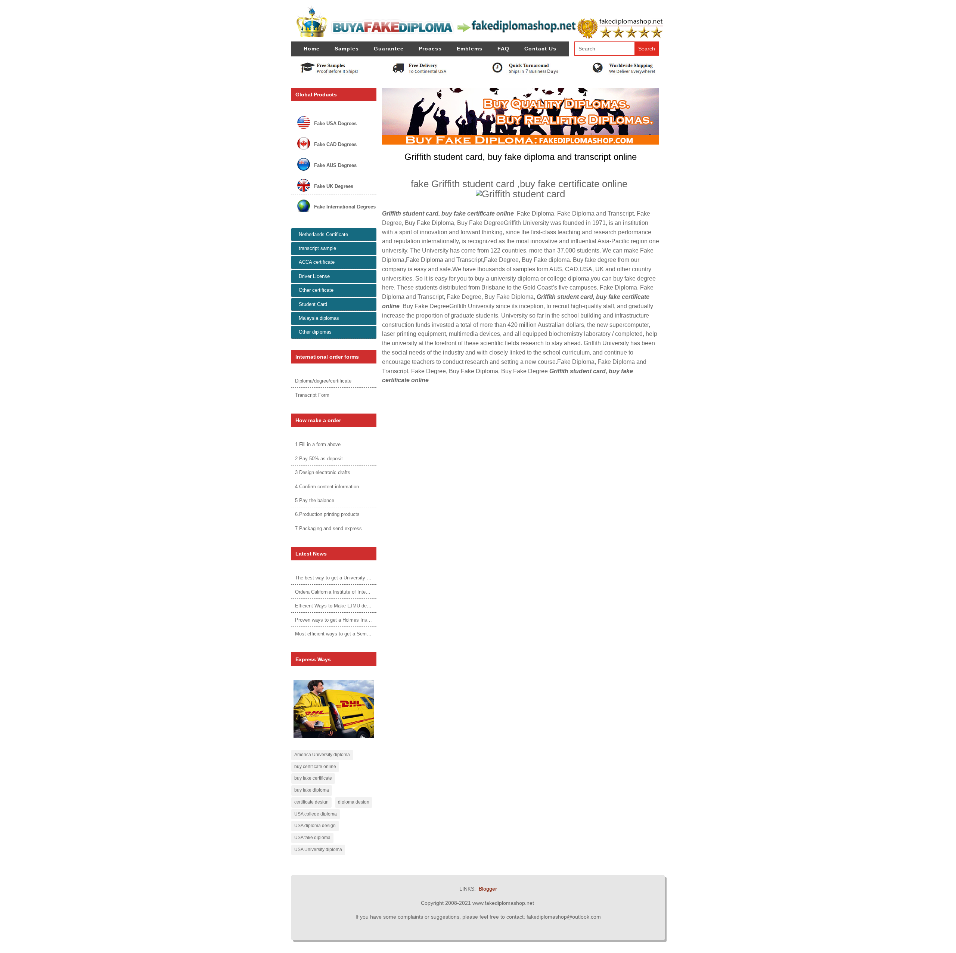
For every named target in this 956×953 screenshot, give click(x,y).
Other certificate (316, 290)
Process (430, 49)
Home (312, 49)
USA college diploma (315, 814)
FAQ (503, 49)
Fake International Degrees (345, 207)
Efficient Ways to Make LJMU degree (335, 606)
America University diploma (322, 754)
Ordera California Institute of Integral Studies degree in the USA (363, 592)
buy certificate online (315, 766)
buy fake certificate (313, 778)
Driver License (314, 276)
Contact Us (540, 49)
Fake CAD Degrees (335, 144)
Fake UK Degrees (333, 186)
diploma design (353, 802)
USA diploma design (315, 825)
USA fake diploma (312, 837)
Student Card (313, 304)
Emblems (469, 49)
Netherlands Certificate (323, 234)
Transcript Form (312, 395)
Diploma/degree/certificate (323, 381)
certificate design (311, 802)
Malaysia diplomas (319, 318)
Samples (347, 49)
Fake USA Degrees (335, 123)
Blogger (488, 889)
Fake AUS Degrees (335, 165)
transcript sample (317, 248)
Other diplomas (315, 332)
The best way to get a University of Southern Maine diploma (360, 578)
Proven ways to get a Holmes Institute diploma (345, 620)
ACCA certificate (317, 262)
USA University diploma (318, 849)
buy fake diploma (311, 790)
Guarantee (389, 49)
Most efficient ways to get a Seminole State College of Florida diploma (371, 634)
